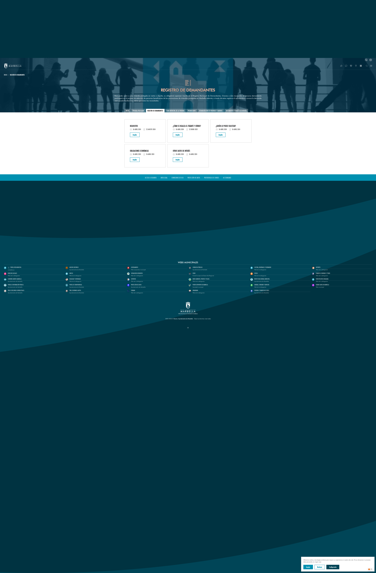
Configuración (333, 567)
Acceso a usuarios (151, 177)
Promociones (192, 110)
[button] (341, 66)
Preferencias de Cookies (211, 177)
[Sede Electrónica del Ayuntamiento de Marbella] (351, 66)
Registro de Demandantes (155, 110)
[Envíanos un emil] (370, 59)
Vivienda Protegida (138, 110)
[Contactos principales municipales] (355, 66)
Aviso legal (164, 177)
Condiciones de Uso (177, 177)
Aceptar (308, 567)
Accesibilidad (227, 177)
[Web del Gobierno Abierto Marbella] (346, 66)
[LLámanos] (366, 59)
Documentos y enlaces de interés (236, 110)
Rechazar (319, 567)
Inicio (127, 110)
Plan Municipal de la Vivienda (175, 110)
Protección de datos (194, 177)
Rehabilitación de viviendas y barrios (210, 110)
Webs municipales (188, 262)
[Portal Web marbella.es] (360, 66)
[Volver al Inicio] (13, 66)
